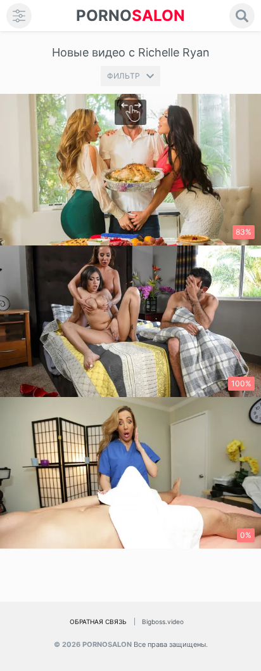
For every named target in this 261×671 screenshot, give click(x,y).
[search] (242, 16)
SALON (130, 16)
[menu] (19, 16)
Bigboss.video (163, 621)
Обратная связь (98, 621)
